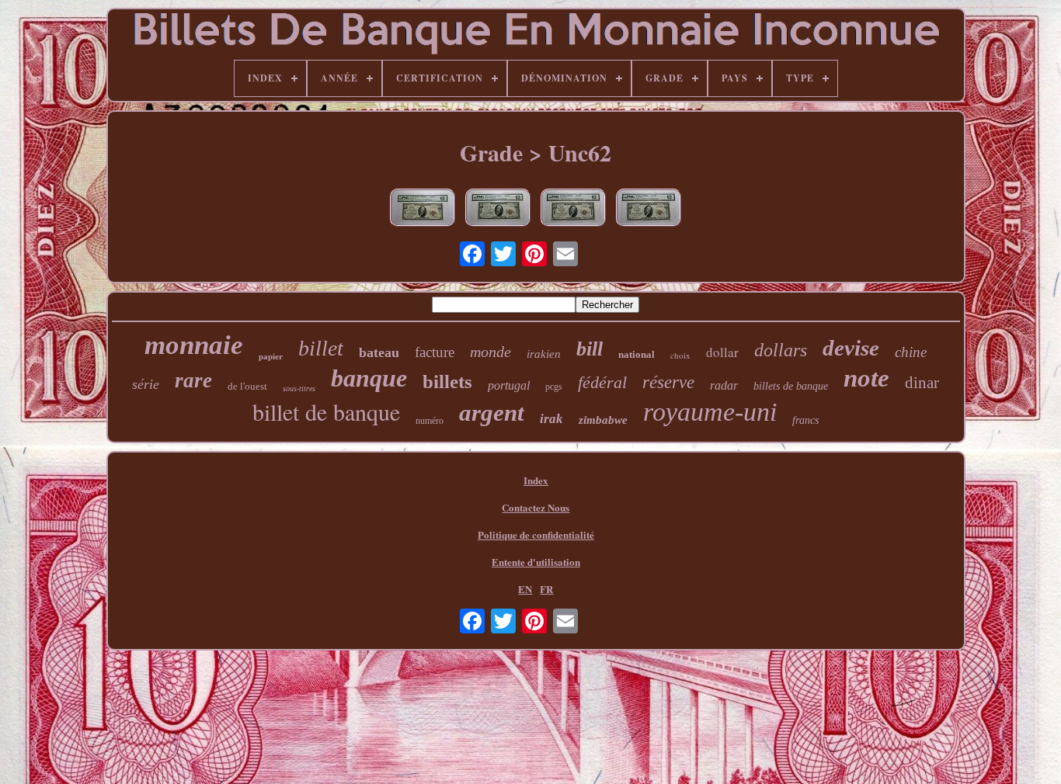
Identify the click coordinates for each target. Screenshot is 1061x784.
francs (805, 420)
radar (724, 385)
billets (447, 381)
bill (589, 349)
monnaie (193, 345)
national (636, 354)
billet (320, 348)
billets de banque (790, 386)
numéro (430, 420)
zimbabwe (603, 420)
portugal (509, 385)
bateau (379, 352)
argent (491, 412)
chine (911, 352)
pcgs (553, 386)
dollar (722, 352)
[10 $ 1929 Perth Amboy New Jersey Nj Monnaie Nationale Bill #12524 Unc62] (497, 209)
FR (546, 588)
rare (193, 380)
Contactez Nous (535, 507)
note (866, 378)
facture (434, 352)
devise (851, 347)
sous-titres (299, 388)
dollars (780, 350)
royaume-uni (710, 411)
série (145, 384)
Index (536, 480)
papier (271, 356)
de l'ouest (247, 386)
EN (525, 588)
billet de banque (326, 411)
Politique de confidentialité (536, 534)
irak (551, 418)
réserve (668, 382)
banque (369, 378)
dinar (922, 382)
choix (680, 355)
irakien (544, 354)
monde (490, 351)
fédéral (602, 382)
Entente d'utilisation (536, 561)
